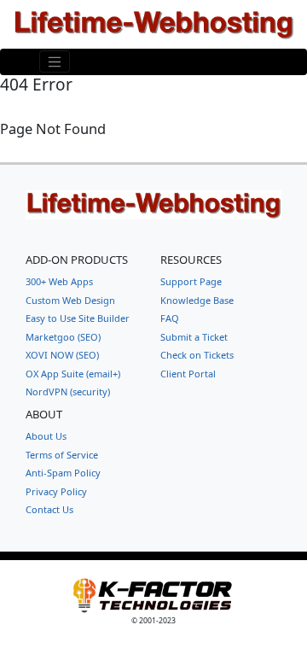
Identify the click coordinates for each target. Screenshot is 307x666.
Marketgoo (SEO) (63, 336)
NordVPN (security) (68, 391)
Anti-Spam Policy (63, 472)
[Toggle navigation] (54, 61)
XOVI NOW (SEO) (62, 354)
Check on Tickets (197, 354)
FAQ (169, 318)
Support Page (191, 281)
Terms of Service (62, 454)
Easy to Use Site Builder (78, 318)
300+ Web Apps (59, 281)
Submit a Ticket (194, 336)
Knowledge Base (197, 300)
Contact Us (49, 509)
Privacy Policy (56, 491)
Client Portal (188, 373)
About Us (46, 435)
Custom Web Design (70, 300)
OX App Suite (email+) (73, 373)
